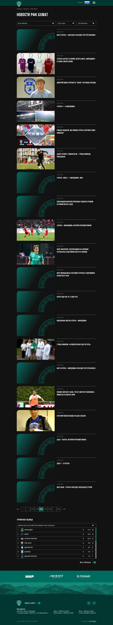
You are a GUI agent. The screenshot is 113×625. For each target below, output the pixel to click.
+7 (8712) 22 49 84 (67, 613)
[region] (56, 543)
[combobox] (36, 23)
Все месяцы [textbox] (82, 23)
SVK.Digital (92, 621)
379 (36, 509)
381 (45, 509)
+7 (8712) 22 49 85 (63, 611)
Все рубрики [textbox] (22, 23)
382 (50, 509)
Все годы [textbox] (61, 23)
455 (58, 509)
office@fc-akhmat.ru (89, 613)
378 (32, 509)
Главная (19, 9)
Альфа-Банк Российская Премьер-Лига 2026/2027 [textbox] (36, 525)
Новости (26, 9)
